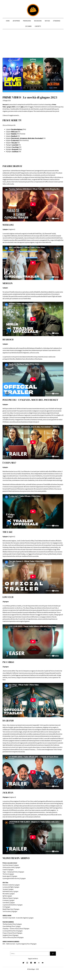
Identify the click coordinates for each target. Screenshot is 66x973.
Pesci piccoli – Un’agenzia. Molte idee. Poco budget (27, 138)
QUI (22, 107)
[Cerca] (53, 954)
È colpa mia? (15, 140)
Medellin (14, 134)
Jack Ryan (15, 151)
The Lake (14, 143)
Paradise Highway (16, 129)
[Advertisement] (33, 46)
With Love (14, 132)
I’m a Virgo (15, 147)
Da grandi (15, 149)
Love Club (15, 145)
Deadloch (14, 136)
